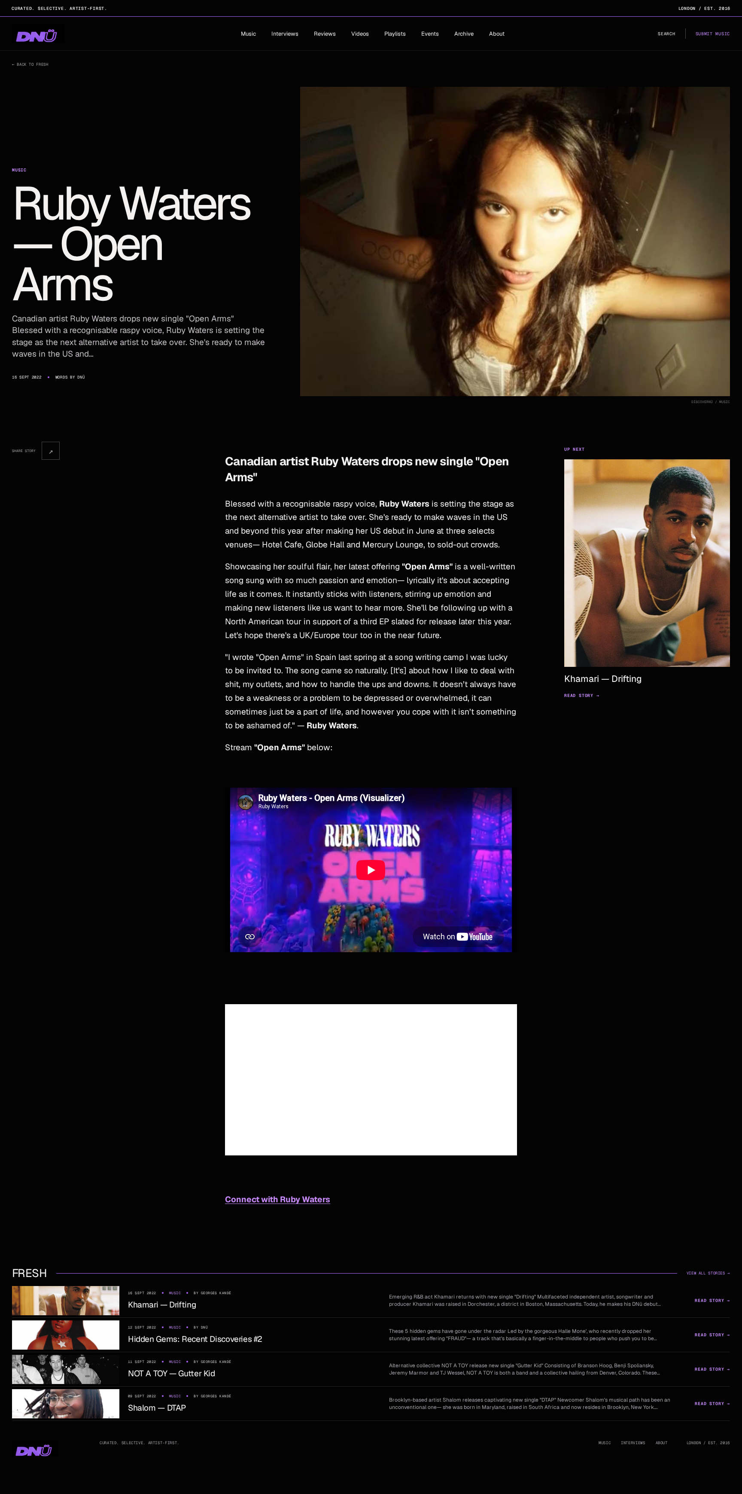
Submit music (713, 34)
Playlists (395, 33)
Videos (360, 33)
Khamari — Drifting (162, 1304)
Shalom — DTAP (157, 1407)
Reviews (325, 33)
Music (248, 33)
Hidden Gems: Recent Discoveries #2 (195, 1339)
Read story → (581, 695)
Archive (464, 33)
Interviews (284, 33)
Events (430, 33)
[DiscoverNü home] (38, 33)
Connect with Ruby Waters (277, 1199)
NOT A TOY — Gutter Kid (171, 1373)
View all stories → (708, 1273)
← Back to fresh (30, 64)
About (497, 33)
